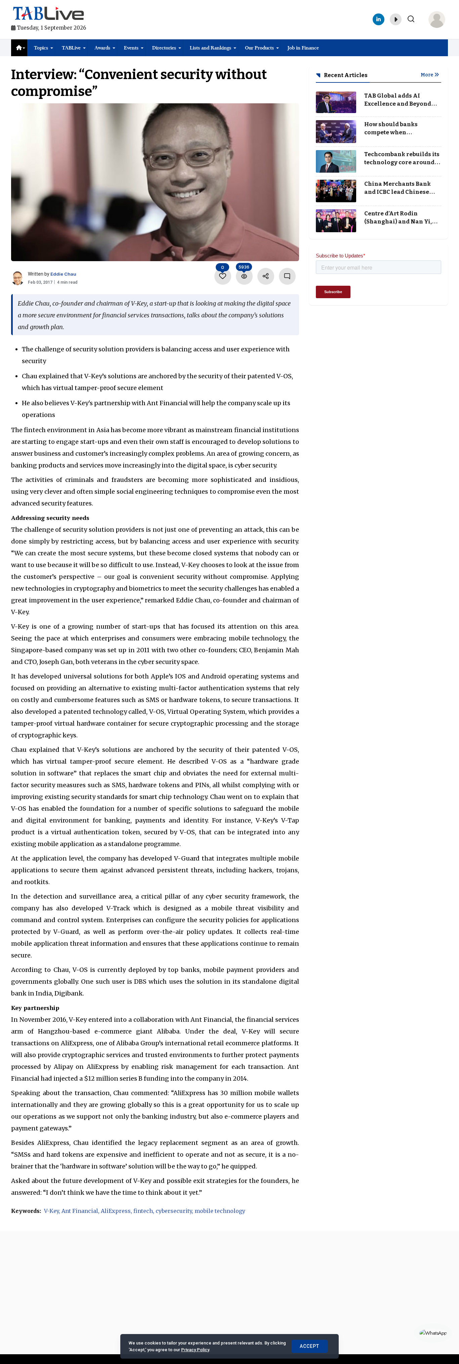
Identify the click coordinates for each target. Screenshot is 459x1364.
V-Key (51, 1211)
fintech (143, 1211)
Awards (102, 48)
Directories (164, 48)
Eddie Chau (63, 274)
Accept (309, 1346)
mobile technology (220, 1211)
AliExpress (116, 1211)
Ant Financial (79, 1211)
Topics (41, 48)
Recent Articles (345, 75)
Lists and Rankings (210, 48)
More (427, 75)
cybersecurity (174, 1211)
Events (131, 48)
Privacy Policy (195, 1349)
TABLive (71, 48)
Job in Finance (303, 48)
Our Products (259, 48)
